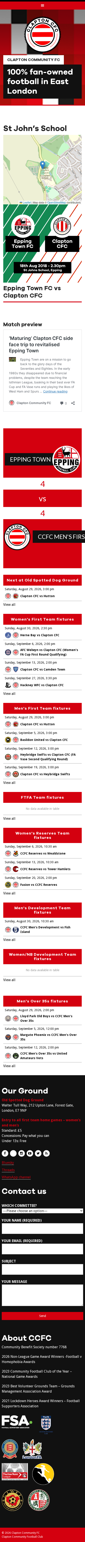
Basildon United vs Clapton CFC (44, 740)
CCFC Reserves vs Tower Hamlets (45, 869)
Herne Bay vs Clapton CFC (39, 635)
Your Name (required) (22, 1220)
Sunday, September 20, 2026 (24, 877)
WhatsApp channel (16, 1177)
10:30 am (50, 846)
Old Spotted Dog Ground (23, 1100)
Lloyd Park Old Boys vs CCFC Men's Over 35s (46, 1018)
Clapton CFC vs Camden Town (42, 669)
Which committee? (19, 1206)
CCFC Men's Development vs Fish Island (45, 930)
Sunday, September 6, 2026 (23, 644)
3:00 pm (48, 589)
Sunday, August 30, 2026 (22, 628)
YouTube (30, 1153)
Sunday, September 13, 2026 (24, 662)
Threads (8, 1170)
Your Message (14, 1282)
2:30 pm (46, 628)
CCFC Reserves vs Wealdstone (43, 853)
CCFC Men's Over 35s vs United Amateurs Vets (43, 1056)
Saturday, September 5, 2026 (24, 733)
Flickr (13, 1153)
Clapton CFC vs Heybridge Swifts (45, 774)
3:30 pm (51, 678)
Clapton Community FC (33, 59)
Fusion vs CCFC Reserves (38, 884)
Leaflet (26, 202)
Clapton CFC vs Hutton (37, 596)
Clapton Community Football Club (22, 1536)
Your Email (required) (22, 1241)
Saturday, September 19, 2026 (25, 767)
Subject (9, 1261)
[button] (42, 165)
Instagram (21, 1153)
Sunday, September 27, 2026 (24, 678)
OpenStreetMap (56, 202)
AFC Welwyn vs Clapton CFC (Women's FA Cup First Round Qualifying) (49, 652)
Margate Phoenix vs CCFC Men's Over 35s (48, 1037)
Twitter (38, 1153)
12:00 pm (52, 1028)
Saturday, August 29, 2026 (23, 589)
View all (9, 605)
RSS (46, 1153)
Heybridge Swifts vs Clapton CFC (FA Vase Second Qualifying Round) (48, 757)
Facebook (5, 1153)
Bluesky (8, 1163)
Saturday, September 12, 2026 (25, 748)
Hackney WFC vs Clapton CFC (42, 685)
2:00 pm (49, 644)
